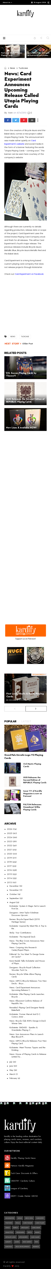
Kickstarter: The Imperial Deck (22, 936)
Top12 (30, 1232)
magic (37, 1232)
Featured (8, 1223)
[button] (6, 2)
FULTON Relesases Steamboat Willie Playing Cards (32, 807)
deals (18, 1223)
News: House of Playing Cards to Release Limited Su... (28, 1055)
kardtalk (8, 1246)
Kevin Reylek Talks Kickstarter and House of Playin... (27, 962)
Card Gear (36, 1227)
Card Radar (27, 1223)
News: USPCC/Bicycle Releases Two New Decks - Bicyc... (28, 982)
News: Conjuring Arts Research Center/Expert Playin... (23, 949)
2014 (10, 878)
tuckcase (23, 68)
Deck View (29, 1218)
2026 (10, 829)
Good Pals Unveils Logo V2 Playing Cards (23, 756)
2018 (9, 861)
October (14, 894)
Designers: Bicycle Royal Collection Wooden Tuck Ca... (25, 969)
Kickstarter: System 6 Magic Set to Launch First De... (28, 907)
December (14, 885)
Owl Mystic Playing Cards (32, 765)
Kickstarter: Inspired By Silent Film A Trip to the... (28, 927)
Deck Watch (27, 1242)
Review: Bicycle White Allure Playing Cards (25, 975)
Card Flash (40, 1223)
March (13, 1074)
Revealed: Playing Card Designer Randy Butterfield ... (27, 1009)
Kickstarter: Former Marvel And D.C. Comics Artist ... (25, 1015)
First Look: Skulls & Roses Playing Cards (11, 54)
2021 (10, 849)
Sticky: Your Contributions (20, 932)
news (12, 68)
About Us (6, 2)
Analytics (9, 1232)
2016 (10, 870)
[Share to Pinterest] (23, 120)
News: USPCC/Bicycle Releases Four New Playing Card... (28, 1042)
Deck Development (23, 1246)
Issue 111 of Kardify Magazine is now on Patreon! (32, 793)
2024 (10, 837)
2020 (10, 853)
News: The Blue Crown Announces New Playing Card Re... (27, 942)
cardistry (40, 1218)
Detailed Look (10, 1237)
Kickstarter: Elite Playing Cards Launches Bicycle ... (27, 995)
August (13, 902)
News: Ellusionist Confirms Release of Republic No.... (26, 1002)
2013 (10, 882)
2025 (10, 833)
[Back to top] (44, 1262)
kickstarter (9, 1218)
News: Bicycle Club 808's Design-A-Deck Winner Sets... (28, 1022)
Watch (15, 1227)
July (11, 1061)
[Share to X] (15, 120)
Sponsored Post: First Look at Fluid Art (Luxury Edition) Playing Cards (38, 55)
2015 (10, 874)
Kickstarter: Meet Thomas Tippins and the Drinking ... (27, 1049)
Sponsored (23, 1237)
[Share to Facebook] (7, 120)
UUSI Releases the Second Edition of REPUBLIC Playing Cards (34, 780)
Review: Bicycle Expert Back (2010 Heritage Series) (25, 920)
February (14, 1078)
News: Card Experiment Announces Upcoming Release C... (25, 989)
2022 (10, 845)
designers (20, 1232)
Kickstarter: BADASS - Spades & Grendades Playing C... (24, 1029)
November (14, 890)
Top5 (36, 1242)
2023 (10, 841)
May (12, 1070)
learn (17, 1242)
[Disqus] (25, 472)
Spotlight (25, 1227)
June (12, 1065)
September (15, 898)
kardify (8, 1242)
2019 (10, 857)
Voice (7, 1227)
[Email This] (31, 120)
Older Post (27, 343)
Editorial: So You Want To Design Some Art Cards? (27, 955)
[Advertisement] (30, 26)
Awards (36, 1246)
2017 (9, 866)
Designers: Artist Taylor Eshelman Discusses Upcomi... (24, 914)
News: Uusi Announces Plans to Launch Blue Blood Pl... (26, 1035)
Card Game (35, 1237)
